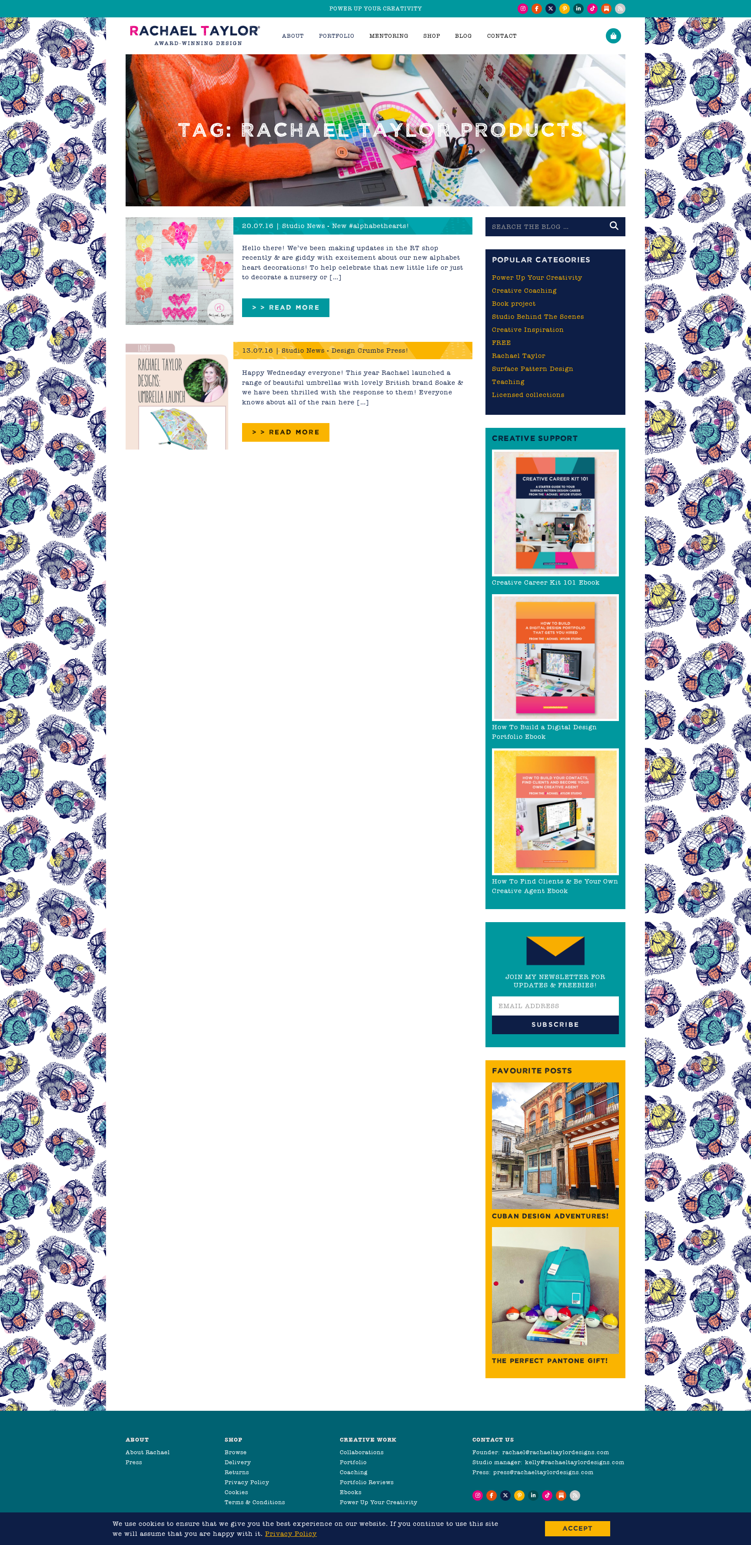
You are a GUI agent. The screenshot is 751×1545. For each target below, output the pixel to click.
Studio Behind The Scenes (538, 317)
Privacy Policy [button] (291, 1534)
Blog (463, 36)
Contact (502, 36)
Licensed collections (528, 395)
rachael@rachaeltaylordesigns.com (555, 1452)
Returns (237, 1472)
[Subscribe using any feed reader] (620, 8)
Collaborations (362, 1452)
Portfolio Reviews (367, 1482)
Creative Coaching (524, 290)
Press (134, 1462)
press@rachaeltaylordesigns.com (543, 1472)
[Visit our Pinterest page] (564, 8)
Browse (236, 1452)
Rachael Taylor (518, 356)
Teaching (508, 382)
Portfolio (353, 1462)
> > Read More (286, 307)
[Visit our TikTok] (592, 8)
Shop (431, 36)
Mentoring (389, 36)
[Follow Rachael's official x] (550, 8)
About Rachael (148, 1452)
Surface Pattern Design (533, 369)
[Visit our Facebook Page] (537, 8)
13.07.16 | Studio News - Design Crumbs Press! (325, 350)
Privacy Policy (247, 1482)
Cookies (236, 1492)
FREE (501, 343)
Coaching (354, 1472)
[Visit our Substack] (606, 8)
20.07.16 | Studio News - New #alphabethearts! (325, 226)
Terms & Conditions (255, 1502)
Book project (514, 304)
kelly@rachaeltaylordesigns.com (575, 1462)
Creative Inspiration (528, 330)
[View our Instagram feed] (523, 8)
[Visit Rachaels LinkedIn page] (578, 8)
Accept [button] (577, 1528)
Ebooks (351, 1492)
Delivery (238, 1462)
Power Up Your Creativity (537, 277)
